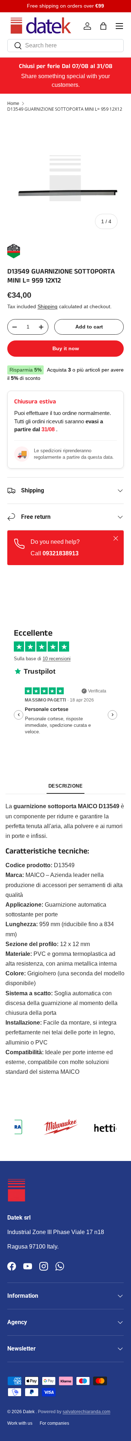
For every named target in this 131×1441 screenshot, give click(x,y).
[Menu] (119, 26)
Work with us (19, 1423)
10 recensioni (57, 658)
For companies (54, 1423)
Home (13, 103)
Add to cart (89, 327)
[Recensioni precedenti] (18, 715)
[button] (103, 26)
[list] (65, 177)
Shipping (47, 306)
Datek (29, 1411)
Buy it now (65, 348)
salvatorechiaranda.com (86, 1411)
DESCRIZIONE (65, 786)
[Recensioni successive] (112, 715)
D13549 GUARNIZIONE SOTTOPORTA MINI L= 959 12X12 (64, 109)
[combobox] (65, 45)
